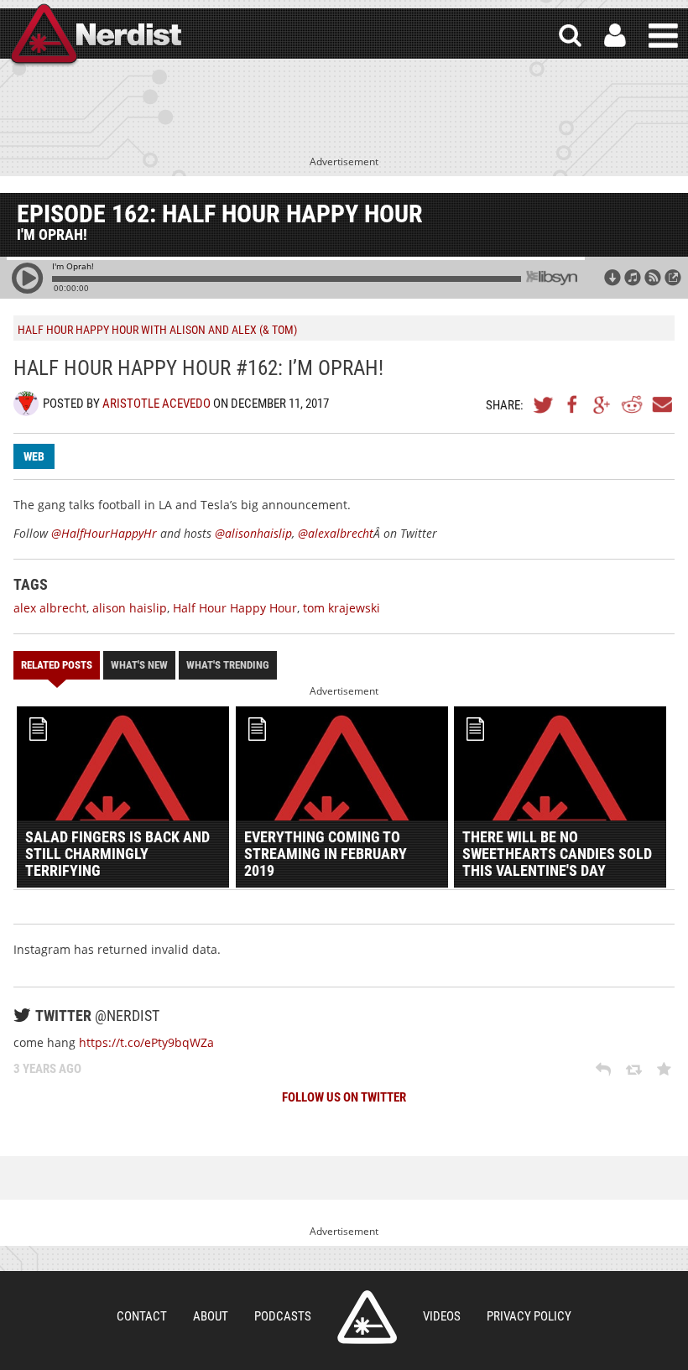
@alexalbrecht (335, 533)
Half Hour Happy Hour (235, 608)
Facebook (573, 404)
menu (663, 35)
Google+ (602, 404)
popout (673, 277)
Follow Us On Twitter (344, 1097)
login (615, 35)
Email (661, 404)
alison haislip (129, 608)
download (612, 277)
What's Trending (227, 665)
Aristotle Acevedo (156, 403)
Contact (142, 1316)
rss (652, 277)
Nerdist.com (367, 1317)
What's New (139, 665)
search (570, 35)
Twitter (544, 404)
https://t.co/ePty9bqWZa (146, 1042)
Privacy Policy (529, 1316)
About (210, 1316)
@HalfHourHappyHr (104, 533)
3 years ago (47, 1068)
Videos (442, 1316)
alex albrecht (49, 608)
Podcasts (282, 1316)
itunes (632, 277)
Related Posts (56, 665)
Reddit (632, 404)
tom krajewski (341, 608)
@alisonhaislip (253, 533)
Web (33, 456)
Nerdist (94, 35)
